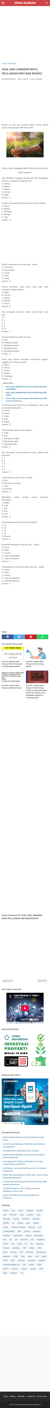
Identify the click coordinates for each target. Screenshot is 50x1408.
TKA (21, 1273)
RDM (23, 1256)
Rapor (30, 1256)
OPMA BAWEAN (25, 3)
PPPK (39, 1248)
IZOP (37, 1256)
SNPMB (6, 1223)
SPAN (12, 1260)
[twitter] (19, 637)
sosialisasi (31, 1260)
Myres (44, 1256)
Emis (39, 1227)
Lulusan (20, 1223)
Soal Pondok (17, 1235)
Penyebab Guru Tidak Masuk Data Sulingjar (21, 1151)
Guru (13, 1210)
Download (29, 1210)
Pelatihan (6, 1235)
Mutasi (31, 1265)
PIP (26, 1244)
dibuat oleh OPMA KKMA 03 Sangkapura (28, 1404)
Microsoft (24, 1240)
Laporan (24, 1269)
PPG (4, 1240)
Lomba (5, 1227)
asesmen (30, 1215)
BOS (12, 1244)
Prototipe (13, 1273)
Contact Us (31, 1396)
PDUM (32, 1248)
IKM (24, 1265)
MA (31, 1244)
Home (5, 1396)
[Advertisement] (25, 35)
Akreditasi (16, 1248)
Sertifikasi (25, 1219)
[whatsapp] (42, 637)
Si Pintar (14, 1252)
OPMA (15, 1256)
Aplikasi (36, 1223)
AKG (32, 1240)
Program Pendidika (18, 1227)
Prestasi (27, 1231)
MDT (24, 1248)
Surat (38, 1215)
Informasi (12, 1215)
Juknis (20, 1210)
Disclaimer (21, 1396)
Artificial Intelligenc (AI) (11, 1265)
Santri (5, 1252)
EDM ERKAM (40, 1252)
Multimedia (38, 1235)
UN (11, 1240)
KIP (16, 1240)
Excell (20, 1244)
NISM (39, 1265)
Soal (4, 1215)
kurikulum (21, 1260)
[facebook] (7, 637)
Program (6, 1248)
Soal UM (28, 1235)
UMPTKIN (29, 1252)
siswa (22, 1215)
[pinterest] (31, 637)
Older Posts (42, 981)
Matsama (6, 1256)
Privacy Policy (42, 1396)
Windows (41, 1260)
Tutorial (39, 1210)
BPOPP (5, 1269)
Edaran (5, 1210)
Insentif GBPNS (8, 1231)
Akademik (40, 1240)
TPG (21, 1252)
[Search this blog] (46, 3)
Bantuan (31, 1227)
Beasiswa (36, 1231)
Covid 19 (15, 1269)
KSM (19, 1231)
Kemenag (6, 1219)
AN (13, 1223)
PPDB (5, 1260)
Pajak (5, 1273)
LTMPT (5, 1244)
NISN (41, 1269)
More (28, 1223)
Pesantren (39, 1244)
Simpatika (36, 1219)
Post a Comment (36, 79)
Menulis (33, 1269)
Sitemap (13, 1396)
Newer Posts (7, 981)
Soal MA (16, 1219)
